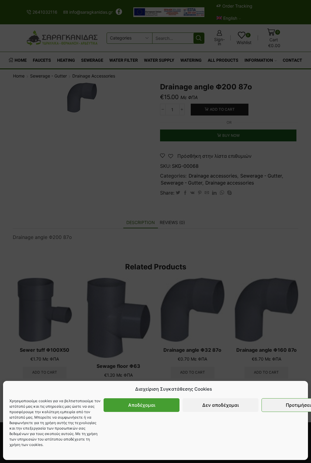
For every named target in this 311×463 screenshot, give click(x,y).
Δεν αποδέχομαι (220, 405)
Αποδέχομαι (141, 405)
